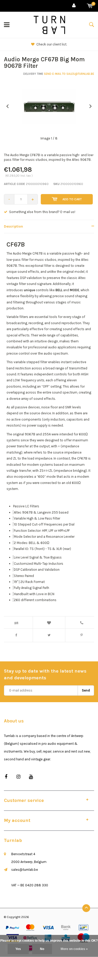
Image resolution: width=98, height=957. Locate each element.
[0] (90, 6)
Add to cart (72, 199)
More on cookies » (74, 949)
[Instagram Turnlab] (18, 777)
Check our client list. (51, 44)
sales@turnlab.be (24, 870)
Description (13, 226)
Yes (18, 949)
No (42, 949)
